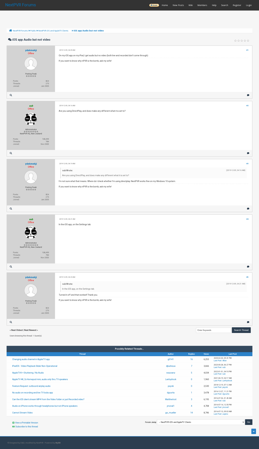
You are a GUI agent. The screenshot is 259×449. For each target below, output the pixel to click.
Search (224, 5)
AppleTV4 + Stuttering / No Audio (28, 373)
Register (237, 5)
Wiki (191, 5)
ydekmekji (31, 50)
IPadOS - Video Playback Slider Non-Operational (34, 366)
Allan (224, 361)
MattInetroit (170, 399)
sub (223, 367)
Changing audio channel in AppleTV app (31, 359)
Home (165, 5)
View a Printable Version (26, 422)
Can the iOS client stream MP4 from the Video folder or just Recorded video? (48, 399)
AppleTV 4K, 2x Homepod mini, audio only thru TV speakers (40, 379)
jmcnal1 (170, 406)
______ (154, 5)
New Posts (178, 5)
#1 (247, 50)
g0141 (171, 359)
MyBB (58, 443)
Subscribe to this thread (26, 426)
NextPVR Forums (20, 5)
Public (33, 30)
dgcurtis (171, 392)
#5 (247, 277)
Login (249, 5)
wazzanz (170, 373)
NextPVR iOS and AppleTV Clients (53, 30)
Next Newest (30, 330)
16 (191, 359)
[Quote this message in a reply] (248, 95)
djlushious (171, 366)
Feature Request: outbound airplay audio (31, 386)
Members (202, 5)
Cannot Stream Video (22, 412)
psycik (171, 386)
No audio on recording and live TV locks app (32, 392)
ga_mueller (170, 412)
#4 (247, 219)
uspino (225, 414)
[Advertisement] (129, 18)
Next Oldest (17, 330)
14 (191, 412)
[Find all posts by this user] (11, 95)
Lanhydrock (170, 379)
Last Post (218, 361)
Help (214, 5)
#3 (247, 164)
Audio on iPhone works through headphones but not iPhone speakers (44, 406)
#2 (247, 106)
